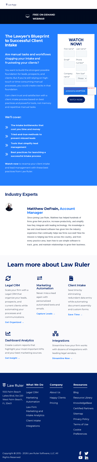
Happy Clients (58, 397)
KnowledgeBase (82, 403)
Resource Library (82, 397)
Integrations (60, 340)
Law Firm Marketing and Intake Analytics (35, 411)
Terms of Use (80, 424)
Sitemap (78, 413)
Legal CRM (12, 285)
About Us (55, 392)
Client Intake (77, 285)
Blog (76, 392)
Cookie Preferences (80, 431)
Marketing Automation (45, 287)
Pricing (54, 403)
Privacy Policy (81, 419)
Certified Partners (83, 408)
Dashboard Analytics (19, 340)
